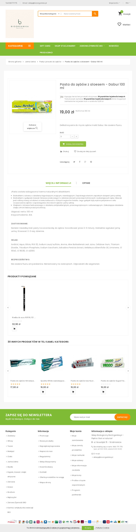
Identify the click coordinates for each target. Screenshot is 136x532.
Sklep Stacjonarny (48, 461)
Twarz (10, 446)
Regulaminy (45, 456)
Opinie (86, 183)
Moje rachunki (78, 455)
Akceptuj (88, 528)
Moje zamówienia (77, 438)
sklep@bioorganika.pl (103, 457)
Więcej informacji (58, 183)
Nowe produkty (46, 441)
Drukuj (64, 151)
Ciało (10, 456)
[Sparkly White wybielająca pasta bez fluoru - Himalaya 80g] (53, 362)
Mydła (10, 467)
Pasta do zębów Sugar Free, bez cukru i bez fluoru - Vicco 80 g (113, 381)
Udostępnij (64, 162)
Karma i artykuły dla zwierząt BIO (20, 510)
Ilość (62, 132)
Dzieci (10, 487)
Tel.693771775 (11, 3)
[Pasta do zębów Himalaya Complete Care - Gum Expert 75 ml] (23, 362)
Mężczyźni (12, 497)
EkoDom (11, 492)
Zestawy (11, 435)
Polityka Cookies (102, 528)
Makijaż (11, 451)
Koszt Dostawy (46, 467)
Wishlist (123, 24)
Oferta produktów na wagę (52, 477)
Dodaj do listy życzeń (85, 151)
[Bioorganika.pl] (20, 24)
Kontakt (43, 472)
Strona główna (14, 62)
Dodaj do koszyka (73, 144)
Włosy (10, 441)
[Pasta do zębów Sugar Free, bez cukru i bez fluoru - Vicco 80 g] (113, 362)
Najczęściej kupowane (50, 446)
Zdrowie (11, 482)
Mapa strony (45, 482)
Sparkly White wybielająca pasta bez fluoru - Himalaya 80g (53, 381)
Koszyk (124, 13)
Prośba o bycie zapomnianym (79, 482)
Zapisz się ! (122, 417)
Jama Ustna (13, 461)
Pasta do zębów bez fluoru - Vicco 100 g (83, 381)
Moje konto (113, 3)
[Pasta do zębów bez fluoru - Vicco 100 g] (83, 362)
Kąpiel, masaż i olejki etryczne (17, 474)
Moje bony (76, 475)
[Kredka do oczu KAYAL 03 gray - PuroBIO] (24, 298)
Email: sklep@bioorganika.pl (35, 3)
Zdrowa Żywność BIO (17, 502)
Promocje (44, 435)
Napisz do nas (46, 451)
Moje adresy (77, 460)
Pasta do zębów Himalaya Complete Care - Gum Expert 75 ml (22, 381)
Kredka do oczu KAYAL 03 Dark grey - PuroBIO (24, 317)
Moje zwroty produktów (77, 447)
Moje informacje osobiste (79, 467)
